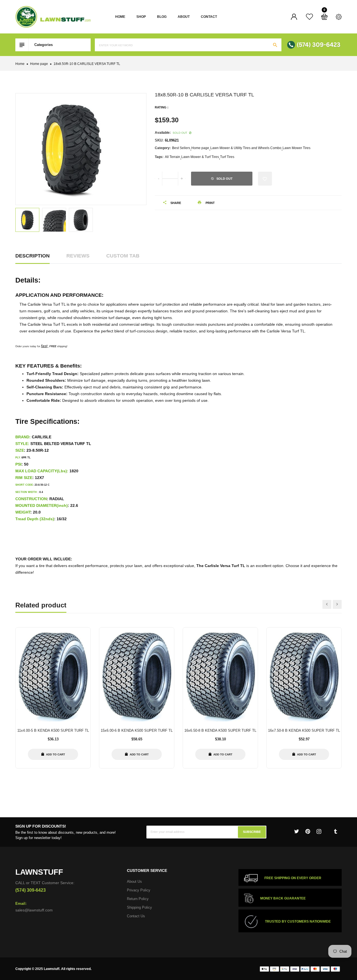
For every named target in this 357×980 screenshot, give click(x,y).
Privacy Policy (138, 890)
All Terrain (172, 157)
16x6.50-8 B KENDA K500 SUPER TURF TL (220, 730)
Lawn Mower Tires (296, 148)
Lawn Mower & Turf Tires (200, 157)
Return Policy (138, 899)
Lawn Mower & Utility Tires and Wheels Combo (245, 148)
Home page (200, 148)
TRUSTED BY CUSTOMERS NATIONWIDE (298, 922)
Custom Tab (122, 256)
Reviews (78, 256)
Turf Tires (227, 157)
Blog (162, 17)
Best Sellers (181, 148)
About (184, 17)
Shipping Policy (139, 907)
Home (120, 17)
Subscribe (252, 832)
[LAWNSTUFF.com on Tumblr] (335, 831)
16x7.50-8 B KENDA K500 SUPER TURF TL (304, 730)
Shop (141, 17)
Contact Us (136, 916)
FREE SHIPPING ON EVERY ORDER (292, 878)
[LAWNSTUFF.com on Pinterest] (307, 831)
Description (32, 256)
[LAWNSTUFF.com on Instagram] (319, 831)
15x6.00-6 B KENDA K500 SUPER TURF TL (137, 730)
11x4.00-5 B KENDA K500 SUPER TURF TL (53, 730)
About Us (134, 881)
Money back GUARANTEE (283, 898)
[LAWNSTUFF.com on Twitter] (296, 831)
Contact (209, 17)
